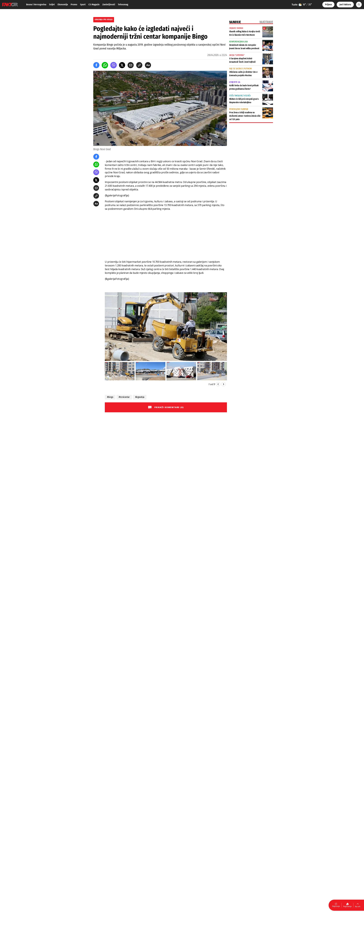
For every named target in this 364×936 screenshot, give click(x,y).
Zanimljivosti (108, 4)
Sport (83, 4)
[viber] (113, 65)
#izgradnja (139, 397)
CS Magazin (94, 4)
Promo (74, 4)
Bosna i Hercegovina (36, 4)
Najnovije (336, 906)
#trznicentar (124, 397)
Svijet (52, 4)
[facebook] (96, 65)
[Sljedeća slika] (223, 384)
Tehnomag (123, 4)
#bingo (110, 397)
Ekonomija (63, 4)
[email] (130, 65)
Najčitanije (347, 906)
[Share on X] (122, 65)
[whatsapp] (105, 65)
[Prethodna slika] (218, 384)
